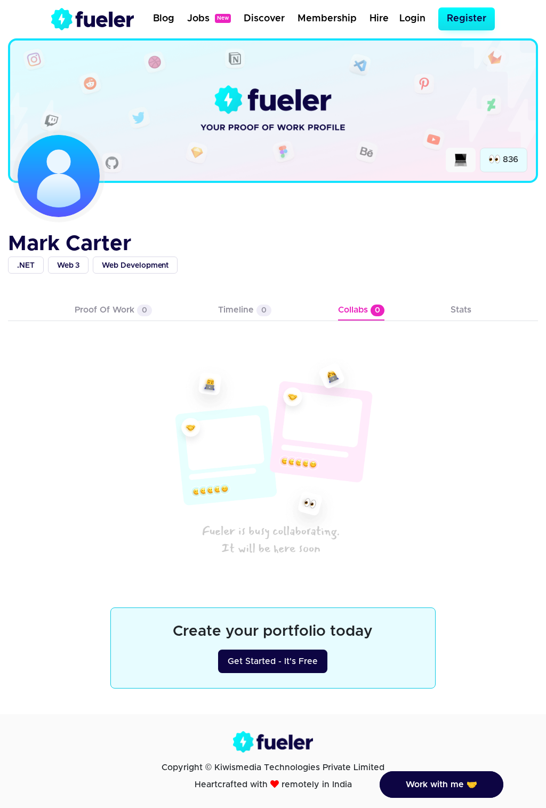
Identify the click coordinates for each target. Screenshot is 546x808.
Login (412, 18)
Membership (327, 18)
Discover (264, 18)
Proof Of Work (111, 310)
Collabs (359, 310)
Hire (379, 18)
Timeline (242, 310)
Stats (461, 310)
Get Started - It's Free (273, 661)
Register (466, 18)
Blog (163, 18)
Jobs (208, 18)
